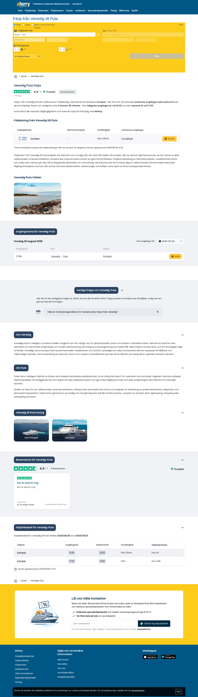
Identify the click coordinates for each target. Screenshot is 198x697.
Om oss (61, 668)
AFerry (19, 650)
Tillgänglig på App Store (150, 657)
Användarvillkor (66, 672)
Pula (65, 256)
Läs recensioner (67, 92)
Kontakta (62, 664)
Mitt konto (124, 10)
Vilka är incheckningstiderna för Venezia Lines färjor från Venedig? (82, 312)
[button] (135, 10)
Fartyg (113, 10)
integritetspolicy (138, 690)
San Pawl (69, 437)
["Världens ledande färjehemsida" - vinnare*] (23, 4)
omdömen (80, 10)
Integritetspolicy (144, 629)
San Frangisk (31, 437)
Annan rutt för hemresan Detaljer (44, 26)
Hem (20, 10)
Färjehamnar (57, 10)
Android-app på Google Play (168, 657)
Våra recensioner (24, 673)
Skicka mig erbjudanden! (156, 623)
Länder (69, 10)
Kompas (35, 138)
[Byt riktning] (98, 35)
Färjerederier (22, 660)
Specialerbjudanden (98, 10)
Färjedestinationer (24, 656)
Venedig (55, 256)
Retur (18, 25)
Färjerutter (43, 10)
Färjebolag (30, 10)
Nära (179, 691)
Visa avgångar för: (145, 241)
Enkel (27, 25)
